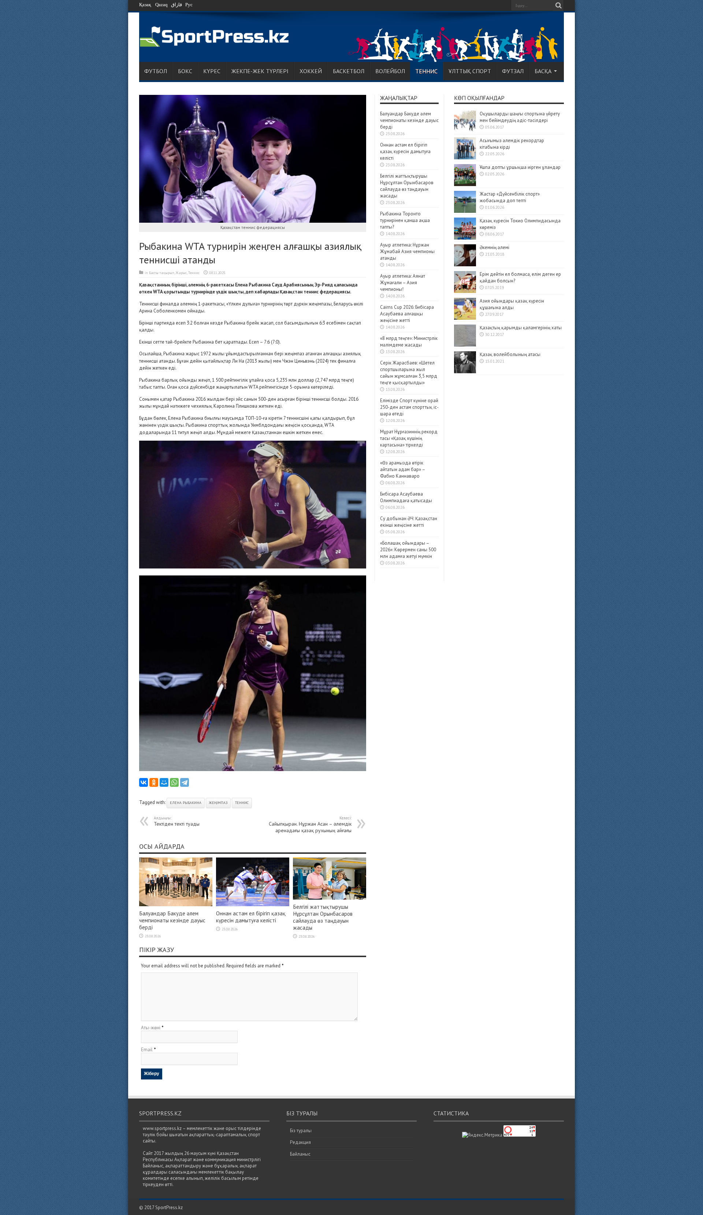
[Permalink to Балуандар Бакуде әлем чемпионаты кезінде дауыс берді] (175, 904)
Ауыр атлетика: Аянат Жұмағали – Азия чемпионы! (402, 282)
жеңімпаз (218, 802)
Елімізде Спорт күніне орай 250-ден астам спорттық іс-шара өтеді (409, 407)
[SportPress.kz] (216, 43)
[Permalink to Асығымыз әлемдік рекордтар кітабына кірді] (465, 158)
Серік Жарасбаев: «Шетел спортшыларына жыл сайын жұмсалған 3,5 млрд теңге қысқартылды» (408, 373)
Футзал (513, 71)
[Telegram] (184, 782)
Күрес (211, 71)
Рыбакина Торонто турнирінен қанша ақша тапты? (405, 220)
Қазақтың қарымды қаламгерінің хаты (521, 328)
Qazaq (161, 4)
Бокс (185, 71)
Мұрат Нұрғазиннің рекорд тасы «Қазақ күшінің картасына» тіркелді (409, 438)
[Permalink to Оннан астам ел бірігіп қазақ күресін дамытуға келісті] (252, 904)
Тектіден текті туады (177, 821)
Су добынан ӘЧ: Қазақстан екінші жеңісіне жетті (408, 521)
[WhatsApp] (174, 782)
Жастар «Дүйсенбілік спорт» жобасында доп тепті (510, 197)
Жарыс (181, 272)
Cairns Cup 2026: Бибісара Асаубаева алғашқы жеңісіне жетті (407, 313)
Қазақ (145, 4)
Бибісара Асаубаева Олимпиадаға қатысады (406, 497)
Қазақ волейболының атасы (510, 354)
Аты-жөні (150, 1028)
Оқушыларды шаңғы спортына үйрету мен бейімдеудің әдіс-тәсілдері (520, 117)
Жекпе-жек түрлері (260, 71)
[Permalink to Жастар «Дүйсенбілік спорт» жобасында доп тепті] (465, 211)
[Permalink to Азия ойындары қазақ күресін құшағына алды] (465, 318)
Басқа (543, 71)
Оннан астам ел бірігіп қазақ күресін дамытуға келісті (251, 917)
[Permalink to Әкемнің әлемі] (465, 265)
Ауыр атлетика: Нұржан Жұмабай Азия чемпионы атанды (407, 251)
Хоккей (311, 71)
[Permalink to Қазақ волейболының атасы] (465, 371)
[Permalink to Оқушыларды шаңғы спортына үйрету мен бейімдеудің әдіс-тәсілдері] (465, 131)
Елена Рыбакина (185, 802)
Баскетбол (348, 71)
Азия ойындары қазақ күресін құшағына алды (512, 304)
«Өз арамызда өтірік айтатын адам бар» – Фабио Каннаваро (402, 469)
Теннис (426, 71)
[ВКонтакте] (143, 782)
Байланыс (300, 1154)
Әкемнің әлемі (494, 247)
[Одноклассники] (153, 782)
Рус (189, 4)
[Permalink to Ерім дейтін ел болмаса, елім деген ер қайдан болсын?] (465, 291)
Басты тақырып (161, 272)
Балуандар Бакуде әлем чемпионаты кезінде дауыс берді (172, 920)
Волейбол (390, 71)
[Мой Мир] (164, 782)
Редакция (300, 1142)
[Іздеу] (558, 5)
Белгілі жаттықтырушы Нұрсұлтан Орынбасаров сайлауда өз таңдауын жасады (323, 917)
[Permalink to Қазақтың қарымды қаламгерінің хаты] (465, 345)
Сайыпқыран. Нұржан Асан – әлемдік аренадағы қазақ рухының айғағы (310, 824)
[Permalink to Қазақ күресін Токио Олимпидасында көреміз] (465, 238)
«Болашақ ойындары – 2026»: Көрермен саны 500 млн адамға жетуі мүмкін (408, 549)
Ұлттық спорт (470, 71)
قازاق (176, 4)
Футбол (155, 71)
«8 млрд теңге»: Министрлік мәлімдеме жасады (409, 341)
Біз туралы (301, 1130)
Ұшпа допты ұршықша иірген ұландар (521, 167)
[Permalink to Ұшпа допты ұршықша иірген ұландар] (465, 184)
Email (147, 1050)
